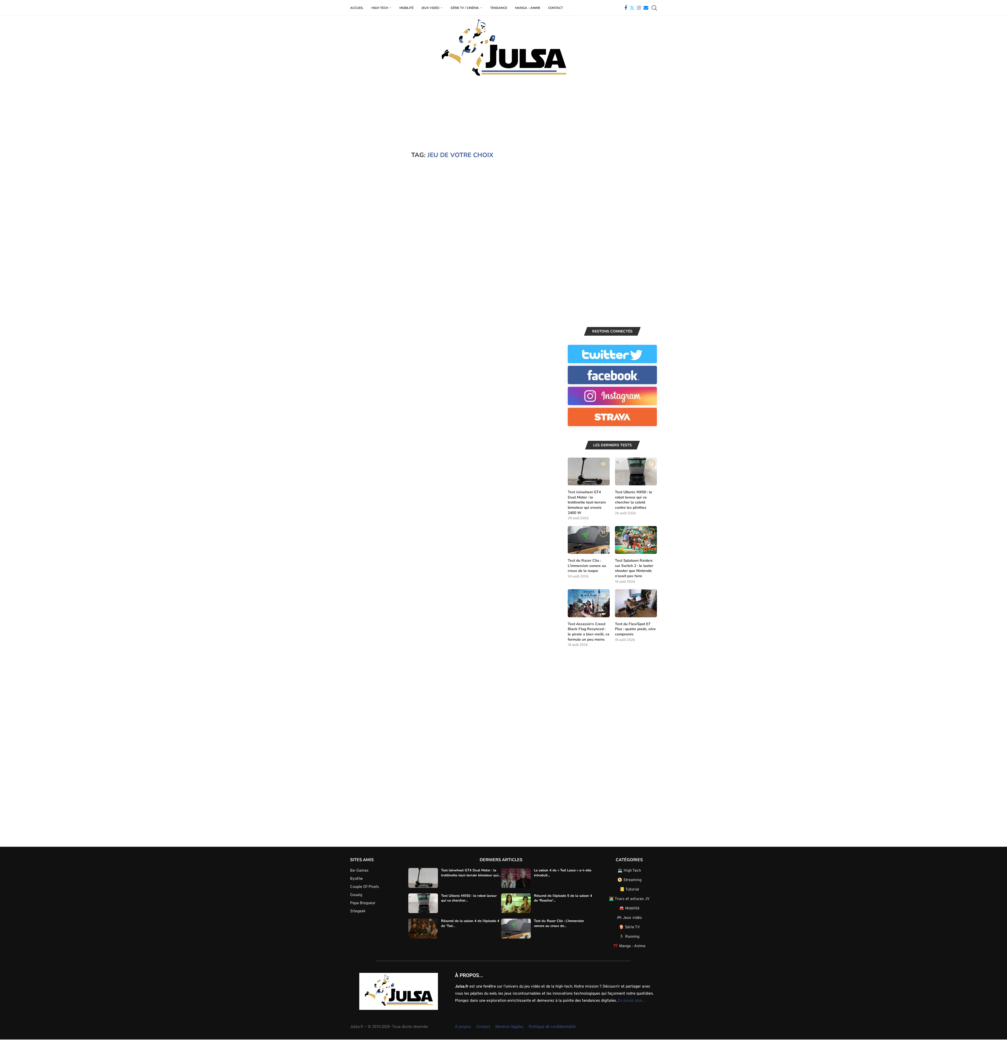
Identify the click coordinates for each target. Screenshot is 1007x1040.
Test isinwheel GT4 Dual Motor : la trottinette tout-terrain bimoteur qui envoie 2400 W (587, 502)
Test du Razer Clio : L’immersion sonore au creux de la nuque (587, 565)
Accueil (356, 8)
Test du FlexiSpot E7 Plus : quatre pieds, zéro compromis (635, 629)
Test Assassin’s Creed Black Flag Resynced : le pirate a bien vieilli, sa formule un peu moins (588, 631)
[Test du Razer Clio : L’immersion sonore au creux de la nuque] (589, 540)
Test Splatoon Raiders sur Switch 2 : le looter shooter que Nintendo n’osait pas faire (634, 568)
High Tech (379, 8)
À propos (463, 1026)
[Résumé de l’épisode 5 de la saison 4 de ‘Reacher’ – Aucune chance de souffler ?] (516, 903)
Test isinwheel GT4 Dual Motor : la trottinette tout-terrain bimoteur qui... (471, 872)
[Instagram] (639, 7)
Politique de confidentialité (552, 1026)
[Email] (646, 7)
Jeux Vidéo (430, 8)
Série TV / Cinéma (465, 8)
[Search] (654, 7)
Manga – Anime (527, 8)
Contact (555, 8)
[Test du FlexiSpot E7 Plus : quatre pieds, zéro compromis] (636, 603)
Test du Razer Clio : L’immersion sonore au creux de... (559, 923)
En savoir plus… (632, 1000)
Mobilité (406, 8)
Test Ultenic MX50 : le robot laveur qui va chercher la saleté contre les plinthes (633, 500)
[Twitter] (632, 7)
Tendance (498, 8)
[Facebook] (625, 7)
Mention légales (509, 1026)
